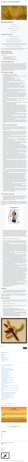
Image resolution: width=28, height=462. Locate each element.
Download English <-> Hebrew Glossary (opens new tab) (14, 426)
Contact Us (2, 450)
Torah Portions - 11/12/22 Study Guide (6, 403)
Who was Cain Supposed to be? (5, 375)
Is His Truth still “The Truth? (4, 371)
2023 (2, 437)
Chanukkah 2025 (3, 354)
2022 (2, 438)
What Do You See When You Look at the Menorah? (7, 370)
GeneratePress (22, 460)
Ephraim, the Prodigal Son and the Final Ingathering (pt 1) (8, 392)
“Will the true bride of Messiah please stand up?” (7, 369)
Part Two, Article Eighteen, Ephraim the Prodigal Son (8, 395)
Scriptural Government (4, 381)
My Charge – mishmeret (4, 386)
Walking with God (3, 384)
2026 (2, 433)
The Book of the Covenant (4, 373)
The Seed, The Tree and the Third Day (6, 372)
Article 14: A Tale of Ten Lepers (5, 383)
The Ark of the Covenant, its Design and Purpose (7, 382)
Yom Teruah (2, 356)
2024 (2, 436)
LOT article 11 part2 (9, 405)
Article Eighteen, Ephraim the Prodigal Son (6, 394)
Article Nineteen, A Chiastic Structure (6, 396)
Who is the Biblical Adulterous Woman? (6, 374)
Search (2, 346)
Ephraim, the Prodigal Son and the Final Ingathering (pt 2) (8, 393)
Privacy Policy (3, 447)
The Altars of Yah (3, 399)
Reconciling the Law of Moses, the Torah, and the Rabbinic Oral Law (10, 385)
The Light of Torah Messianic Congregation (10, 1)
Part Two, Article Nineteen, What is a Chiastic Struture (8, 397)
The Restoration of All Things (5, 398)
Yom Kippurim (3, 355)
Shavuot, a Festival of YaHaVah (5, 357)
